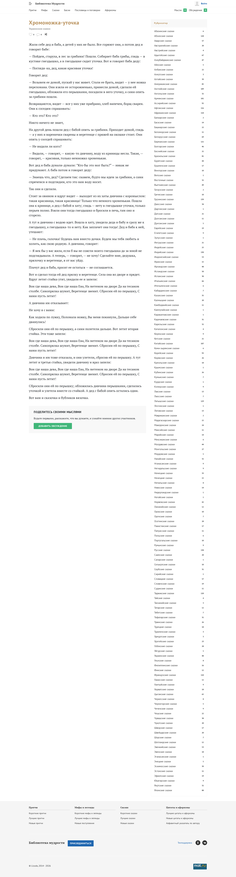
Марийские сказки (164, 434)
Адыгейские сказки (164, 55)
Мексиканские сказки (165, 439)
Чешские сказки (162, 713)
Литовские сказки (163, 410)
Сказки (55, 10)
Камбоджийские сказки (166, 305)
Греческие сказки (163, 194)
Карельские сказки (164, 324)
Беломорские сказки (165, 132)
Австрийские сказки (164, 50)
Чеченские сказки (163, 708)
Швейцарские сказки (165, 732)
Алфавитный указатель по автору (183, 823)
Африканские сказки (165, 112)
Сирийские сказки (163, 574)
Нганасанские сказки (165, 463)
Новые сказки (127, 823)
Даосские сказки (163, 204)
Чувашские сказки (163, 718)
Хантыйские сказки (164, 684)
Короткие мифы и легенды (88, 813)
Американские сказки (165, 84)
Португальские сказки (165, 540)
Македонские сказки (165, 425)
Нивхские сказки (163, 487)
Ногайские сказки (163, 497)
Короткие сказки (128, 813)
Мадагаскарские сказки (166, 420)
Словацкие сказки (163, 578)
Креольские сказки (164, 362)
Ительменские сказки (165, 285)
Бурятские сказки (163, 160)
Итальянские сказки (164, 281)
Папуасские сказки (164, 530)
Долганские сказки (164, 218)
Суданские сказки (163, 588)
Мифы (44, 10)
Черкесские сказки (164, 699)
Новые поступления (84, 823)
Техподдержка (185, 842)
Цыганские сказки (163, 694)
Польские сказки (163, 535)
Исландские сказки (164, 271)
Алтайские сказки (163, 79)
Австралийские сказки (166, 45)
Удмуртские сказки (164, 636)
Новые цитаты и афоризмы (179, 818)
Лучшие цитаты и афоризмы (180, 813)
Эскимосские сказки (165, 766)
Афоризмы (110, 10)
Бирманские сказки (164, 141)
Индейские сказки (163, 247)
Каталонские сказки (164, 329)
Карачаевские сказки (165, 319)
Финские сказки (162, 670)
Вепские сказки (162, 175)
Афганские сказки (163, 108)
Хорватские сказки (164, 689)
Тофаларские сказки (164, 617)
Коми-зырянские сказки (166, 348)
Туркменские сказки (164, 631)
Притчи (32, 10)
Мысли (178, 10)
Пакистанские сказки (165, 526)
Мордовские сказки (164, 453)
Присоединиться (80, 843)
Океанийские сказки (165, 506)
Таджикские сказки (164, 593)
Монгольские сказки (165, 449)
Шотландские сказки (165, 742)
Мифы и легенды (84, 807)
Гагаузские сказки (163, 189)
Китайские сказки (163, 343)
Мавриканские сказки (165, 415)
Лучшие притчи (36, 818)
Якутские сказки (162, 785)
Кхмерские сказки (164, 386)
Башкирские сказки (164, 127)
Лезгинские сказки (164, 405)
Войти (204, 3)
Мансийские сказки (164, 429)
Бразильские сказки (164, 156)
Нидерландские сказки (166, 492)
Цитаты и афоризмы (178, 807)
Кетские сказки (162, 338)
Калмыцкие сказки (164, 300)
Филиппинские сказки (166, 665)
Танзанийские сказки (165, 602)
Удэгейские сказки (164, 641)
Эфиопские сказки (164, 775)
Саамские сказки (163, 554)
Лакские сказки (162, 391)
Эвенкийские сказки (164, 747)
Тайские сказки (162, 598)
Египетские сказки (164, 232)
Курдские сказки (163, 381)
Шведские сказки (163, 727)
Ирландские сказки (164, 266)
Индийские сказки (163, 252)
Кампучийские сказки (165, 309)
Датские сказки (162, 213)
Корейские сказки (163, 353)
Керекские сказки (163, 333)
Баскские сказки (162, 122)
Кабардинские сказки (165, 290)
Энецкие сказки (162, 761)
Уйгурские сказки (163, 650)
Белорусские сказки (164, 136)
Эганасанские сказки (165, 756)
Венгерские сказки (164, 170)
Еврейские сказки (163, 228)
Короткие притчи (37, 813)
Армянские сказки (163, 98)
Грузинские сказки (164, 199)
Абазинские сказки (164, 31)
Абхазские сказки (163, 35)
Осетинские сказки (164, 521)
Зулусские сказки (163, 237)
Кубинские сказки (163, 372)
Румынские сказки (164, 545)
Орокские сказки (163, 511)
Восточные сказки (163, 180)
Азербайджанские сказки (167, 59)
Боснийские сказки (164, 151)
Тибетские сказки (163, 612)
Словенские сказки (164, 583)
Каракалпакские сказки (166, 314)
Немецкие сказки (163, 473)
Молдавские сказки (164, 444)
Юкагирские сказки (164, 780)
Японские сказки (163, 790)
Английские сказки (164, 88)
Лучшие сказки (127, 818)
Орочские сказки (163, 516)
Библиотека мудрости (47, 842)
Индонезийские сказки (166, 256)
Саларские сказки (163, 559)
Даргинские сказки (164, 208)
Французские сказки (165, 674)
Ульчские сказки (162, 660)
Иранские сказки (163, 261)
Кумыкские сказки (164, 377)
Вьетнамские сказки (164, 184)
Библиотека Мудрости (50, 3)
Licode (34, 865)
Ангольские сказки (164, 93)
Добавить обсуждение (53, 426)
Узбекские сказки (163, 646)
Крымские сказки (163, 367)
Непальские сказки (164, 482)
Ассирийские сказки (164, 103)
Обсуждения (195, 10)
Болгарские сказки (164, 146)
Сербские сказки (163, 569)
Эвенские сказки (163, 751)
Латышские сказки (164, 401)
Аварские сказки (163, 40)
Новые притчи (36, 823)
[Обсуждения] (38, 34)
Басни (67, 10)
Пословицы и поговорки (87, 10)
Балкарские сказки (164, 117)
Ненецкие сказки (163, 477)
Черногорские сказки (165, 703)
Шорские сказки (162, 737)
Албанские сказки (163, 69)
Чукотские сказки (163, 723)
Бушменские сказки (164, 165)
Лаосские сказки (163, 396)
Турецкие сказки (162, 626)
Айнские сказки (162, 64)
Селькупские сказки (164, 564)
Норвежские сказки (164, 502)
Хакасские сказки (163, 679)
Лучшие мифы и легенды (87, 818)
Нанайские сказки (163, 458)
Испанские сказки (163, 276)
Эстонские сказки (163, 771)
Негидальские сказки (165, 468)
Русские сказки (162, 550)
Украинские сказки (39, 28)
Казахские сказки (163, 295)
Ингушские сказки (163, 242)
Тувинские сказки (163, 622)
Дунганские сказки (164, 223)
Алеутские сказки (163, 74)
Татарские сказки (163, 607)
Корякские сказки (163, 357)
